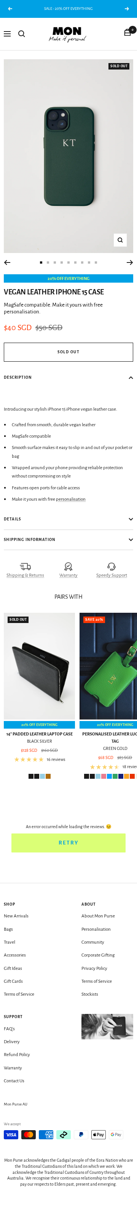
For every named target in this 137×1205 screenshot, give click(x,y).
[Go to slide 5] (68, 262)
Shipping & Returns (25, 575)
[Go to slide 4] (62, 262)
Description (18, 377)
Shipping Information (30, 540)
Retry (68, 843)
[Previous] (7, 262)
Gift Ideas (13, 968)
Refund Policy (17, 1054)
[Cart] (127, 34)
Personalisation (96, 929)
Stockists (89, 994)
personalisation (71, 499)
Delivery (12, 1041)
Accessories (15, 955)
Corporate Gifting (98, 955)
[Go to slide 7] (82, 262)
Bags (8, 929)
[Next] (130, 262)
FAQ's (9, 1028)
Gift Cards (13, 981)
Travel (9, 942)
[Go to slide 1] (41, 262)
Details (12, 519)
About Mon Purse (98, 916)
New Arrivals (16, 916)
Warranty (68, 575)
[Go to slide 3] (55, 262)
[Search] (21, 33)
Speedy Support (111, 575)
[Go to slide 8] (89, 262)
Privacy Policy (94, 968)
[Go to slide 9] (96, 262)
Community (92, 942)
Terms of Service (19, 994)
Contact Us (14, 1080)
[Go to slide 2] (48, 262)
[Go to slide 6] (75, 262)
